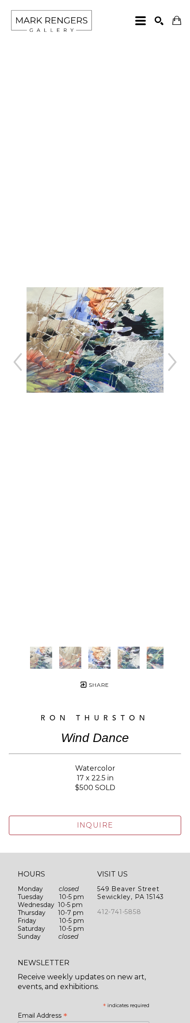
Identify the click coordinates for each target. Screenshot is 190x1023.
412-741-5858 (119, 912)
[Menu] (140, 20)
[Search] (159, 20)
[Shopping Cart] (176, 20)
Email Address (42, 1015)
